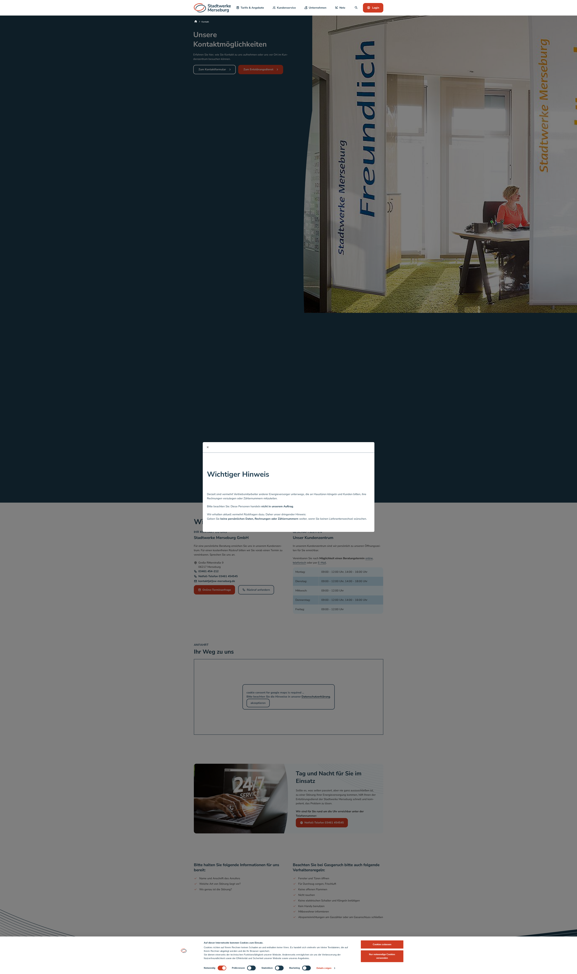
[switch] (251, 968)
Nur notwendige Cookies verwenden (382, 956)
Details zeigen (323, 968)
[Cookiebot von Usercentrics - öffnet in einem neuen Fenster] (183, 968)
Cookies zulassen (382, 944)
